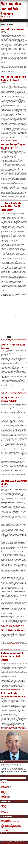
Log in (2, 835)
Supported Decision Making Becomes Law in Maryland (12, 824)
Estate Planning (4, 393)
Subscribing (3, 793)
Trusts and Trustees (23, 393)
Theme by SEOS (7, 842)
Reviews (2, 811)
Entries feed (3, 836)
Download (9, 337)
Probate (11, 72)
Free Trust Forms (4, 830)
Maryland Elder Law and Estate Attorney (11, 8)
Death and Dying (4, 787)
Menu (2, 19)
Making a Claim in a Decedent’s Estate (10, 399)
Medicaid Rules (18, 72)
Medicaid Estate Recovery (12, 29)
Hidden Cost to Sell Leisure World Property (9, 827)
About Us (7, 392)
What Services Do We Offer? (6, 813)
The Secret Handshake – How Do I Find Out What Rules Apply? (12, 206)
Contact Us (3, 806)
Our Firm (2, 808)
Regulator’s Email (3, 337)
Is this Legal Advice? (5, 807)
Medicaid (7, 72)
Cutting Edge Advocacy (17, 339)
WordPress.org (4, 839)
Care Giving (3, 783)
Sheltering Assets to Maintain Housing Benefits (13, 694)
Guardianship (9, 393)
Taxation (2, 626)
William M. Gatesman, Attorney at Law (8, 819)
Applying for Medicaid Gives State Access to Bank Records (14, 656)
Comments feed (4, 837)
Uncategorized (4, 798)
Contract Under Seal (5, 822)
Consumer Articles (9, 140)
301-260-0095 (3, 805)
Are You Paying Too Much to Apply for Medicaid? (13, 78)
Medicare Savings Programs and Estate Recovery (13, 145)
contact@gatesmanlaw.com (14, 391)
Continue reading (5, 138)
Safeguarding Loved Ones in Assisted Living (10, 821)
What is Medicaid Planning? (13, 630)
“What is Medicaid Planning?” (15, 643)
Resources (3, 810)
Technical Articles (4, 340)
